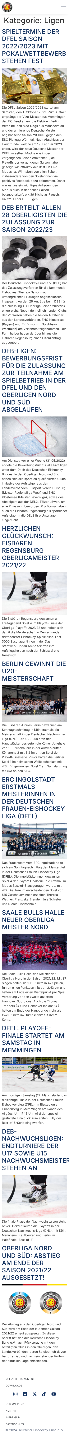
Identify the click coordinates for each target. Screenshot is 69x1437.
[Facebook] (25, 1394)
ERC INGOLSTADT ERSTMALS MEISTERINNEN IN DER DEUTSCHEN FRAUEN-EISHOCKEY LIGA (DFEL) (33, 798)
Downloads (14, 1385)
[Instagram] (15, 1394)
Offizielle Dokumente (21, 1378)
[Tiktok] (44, 1394)
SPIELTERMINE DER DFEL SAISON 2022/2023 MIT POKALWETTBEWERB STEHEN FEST (34, 46)
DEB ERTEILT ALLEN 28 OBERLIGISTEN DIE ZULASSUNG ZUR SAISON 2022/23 (34, 218)
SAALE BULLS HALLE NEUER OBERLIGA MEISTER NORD (33, 920)
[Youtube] (53, 1394)
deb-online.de (15, 1403)
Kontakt (12, 1410)
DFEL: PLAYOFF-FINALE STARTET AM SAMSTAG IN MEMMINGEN (33, 1039)
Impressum (13, 1417)
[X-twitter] (34, 1394)
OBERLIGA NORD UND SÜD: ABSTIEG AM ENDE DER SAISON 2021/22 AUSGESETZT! (31, 1262)
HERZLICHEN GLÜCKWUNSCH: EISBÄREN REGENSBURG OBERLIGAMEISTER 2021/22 (30, 547)
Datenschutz (15, 1424)
